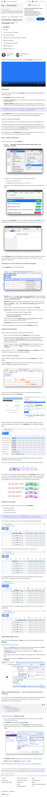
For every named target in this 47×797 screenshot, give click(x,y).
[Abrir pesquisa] (27, 1)
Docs (2, 5)
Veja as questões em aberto (6, 782)
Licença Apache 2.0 (37, 770)
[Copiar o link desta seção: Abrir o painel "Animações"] (20, 138)
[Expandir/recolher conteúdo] (10, 27)
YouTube (33, 782)
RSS (32, 786)
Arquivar (18, 784)
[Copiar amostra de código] (45, 705)
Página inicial (3, 16)
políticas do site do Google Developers (17, 771)
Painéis (21, 16)
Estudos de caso (20, 782)
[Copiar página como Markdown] (16, 23)
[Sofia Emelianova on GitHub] (21, 56)
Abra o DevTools (7, 718)
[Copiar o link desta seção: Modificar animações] (16, 502)
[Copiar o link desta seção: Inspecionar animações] (18, 329)
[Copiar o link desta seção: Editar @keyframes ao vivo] (20, 637)
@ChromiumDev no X (36, 780)
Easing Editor (21, 110)
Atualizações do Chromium (22, 780)
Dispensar (30, 19)
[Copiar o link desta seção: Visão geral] (10, 89)
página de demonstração (12, 644)
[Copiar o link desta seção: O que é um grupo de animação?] (21, 119)
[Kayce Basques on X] (7, 56)
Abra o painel (9, 647)
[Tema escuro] (43, 705)
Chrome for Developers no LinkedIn (38, 784)
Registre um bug (4, 780)
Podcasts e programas (21, 786)
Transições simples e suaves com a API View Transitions (28, 763)
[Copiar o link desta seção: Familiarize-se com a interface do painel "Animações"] (37, 263)
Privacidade (12, 791)
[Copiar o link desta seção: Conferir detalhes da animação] (20, 356)
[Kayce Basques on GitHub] (9, 56)
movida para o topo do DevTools (35, 222)
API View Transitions (5, 115)
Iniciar (40, 19)
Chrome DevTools (11, 5)
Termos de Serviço (5, 791)
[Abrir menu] (2, 1)
